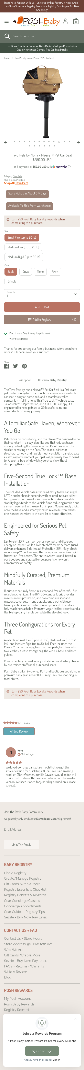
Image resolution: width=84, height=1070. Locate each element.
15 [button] (39, 145)
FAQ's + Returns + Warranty (24, 966)
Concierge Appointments (23, 906)
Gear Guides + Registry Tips (24, 912)
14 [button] (34, 145)
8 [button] (49, 141)
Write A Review (15, 972)
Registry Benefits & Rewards (25, 895)
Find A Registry (15, 873)
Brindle (12, 281)
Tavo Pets (17, 176)
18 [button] (54, 145)
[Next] (78, 142)
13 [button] (29, 145)
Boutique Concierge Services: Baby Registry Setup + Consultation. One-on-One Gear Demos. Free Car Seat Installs (42, 47)
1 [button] (14, 141)
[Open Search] (6, 36)
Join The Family (21, 845)
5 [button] (34, 141)
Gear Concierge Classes (22, 901)
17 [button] (49, 145)
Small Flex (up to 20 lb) (22, 237)
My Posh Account (17, 999)
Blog (7, 977)
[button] (42, 167)
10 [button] (59, 142)
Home (7, 58)
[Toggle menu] (6, 21)
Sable (11, 271)
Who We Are (13, 950)
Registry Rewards (17, 1010)
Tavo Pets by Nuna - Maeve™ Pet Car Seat (34, 58)
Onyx (25, 271)
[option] (42, 48)
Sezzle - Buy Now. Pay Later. (25, 917)
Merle (40, 271)
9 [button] (53, 141)
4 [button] (29, 141)
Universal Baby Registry (52, 380)
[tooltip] (74, 319)
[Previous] (5, 142)
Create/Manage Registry (22, 878)
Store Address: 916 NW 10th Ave (28, 944)
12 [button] (69, 141)
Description (25, 380)
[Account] (65, 19)
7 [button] (44, 141)
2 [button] (19, 141)
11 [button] (64, 141)
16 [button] (44, 145)
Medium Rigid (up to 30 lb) (24, 257)
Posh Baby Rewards (19, 1004)
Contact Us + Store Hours (23, 938)
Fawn (55, 271)
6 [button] (39, 141)
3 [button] (24, 141)
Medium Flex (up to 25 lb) (23, 247)
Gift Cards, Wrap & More (22, 884)
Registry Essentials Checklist (25, 889)
